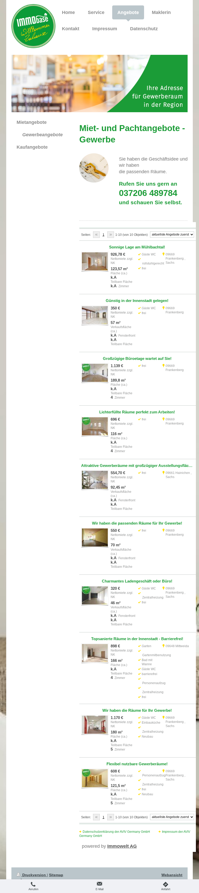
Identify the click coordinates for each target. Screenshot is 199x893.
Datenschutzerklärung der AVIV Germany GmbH (116, 832)
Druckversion (34, 875)
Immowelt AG (122, 846)
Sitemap (56, 875)
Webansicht (171, 875)
